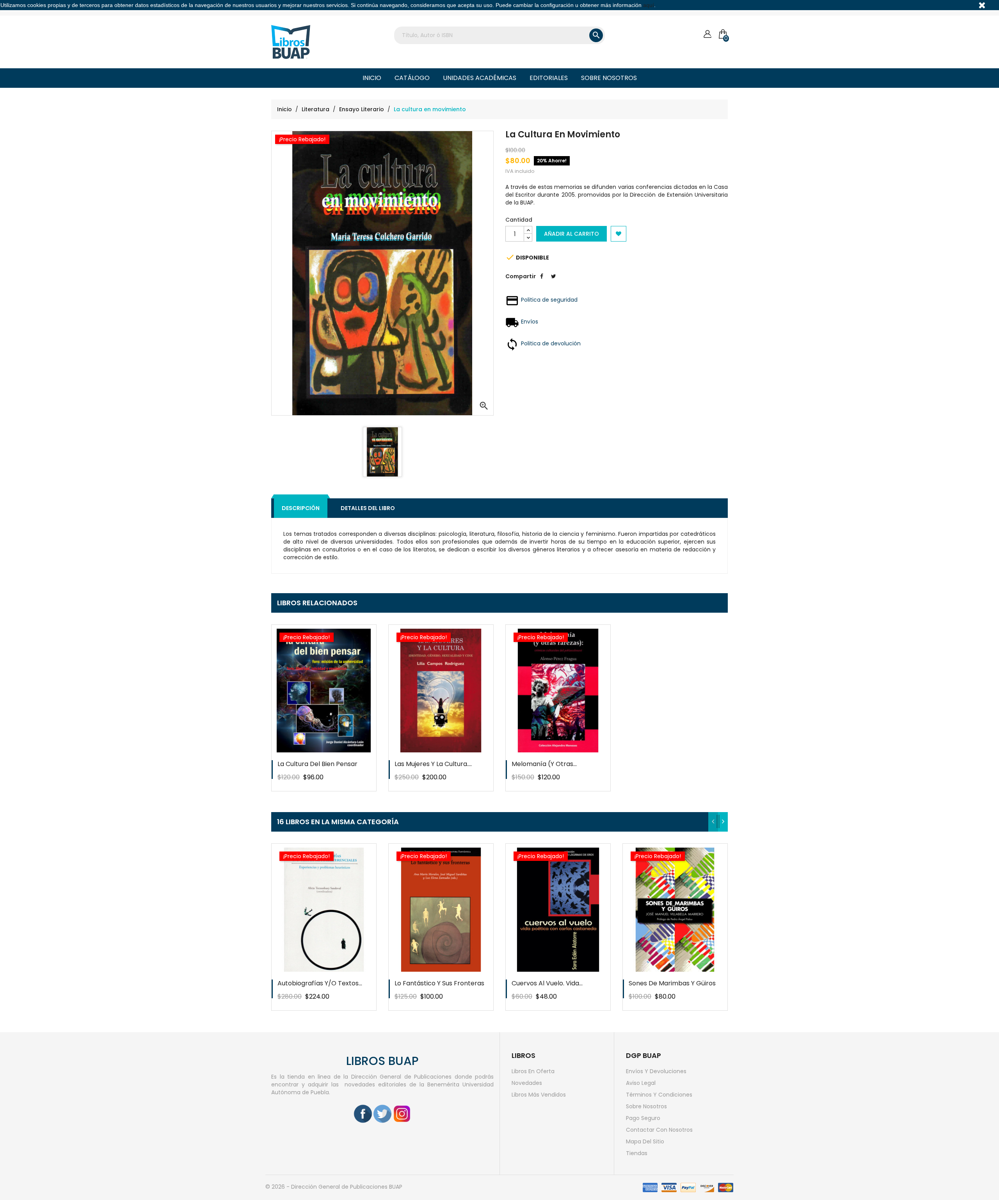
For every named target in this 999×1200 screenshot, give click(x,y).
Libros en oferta (533, 1071)
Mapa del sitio (645, 1141)
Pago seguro (643, 1118)
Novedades (527, 1083)
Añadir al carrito (571, 234)
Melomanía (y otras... (544, 763)
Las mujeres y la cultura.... (433, 763)
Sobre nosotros (609, 77)
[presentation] (713, 822)
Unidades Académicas (479, 77)
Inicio (372, 77)
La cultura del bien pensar (317, 763)
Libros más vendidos (539, 1095)
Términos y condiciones (659, 1095)
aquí (648, 5)
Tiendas (636, 1153)
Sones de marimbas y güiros (672, 983)
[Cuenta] (707, 34)
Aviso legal (641, 1083)
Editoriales (549, 77)
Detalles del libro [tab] (368, 508)
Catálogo (412, 77)
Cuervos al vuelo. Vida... (547, 983)
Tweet (553, 282)
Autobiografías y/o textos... (319, 983)
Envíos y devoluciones (656, 1071)
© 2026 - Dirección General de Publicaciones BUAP (333, 1187)
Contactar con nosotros (659, 1130)
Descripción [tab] (301, 508)
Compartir (541, 282)
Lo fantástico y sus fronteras (439, 983)
